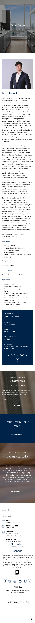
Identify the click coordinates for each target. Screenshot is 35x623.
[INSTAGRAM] (13, 355)
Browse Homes (17, 434)
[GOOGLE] (22, 355)
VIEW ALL (17, 405)
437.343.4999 (9, 324)
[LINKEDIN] (8, 355)
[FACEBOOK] (26, 355)
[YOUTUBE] (17, 355)
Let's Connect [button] (17, 492)
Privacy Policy (25, 602)
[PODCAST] (29, 581)
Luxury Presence (17, 592)
